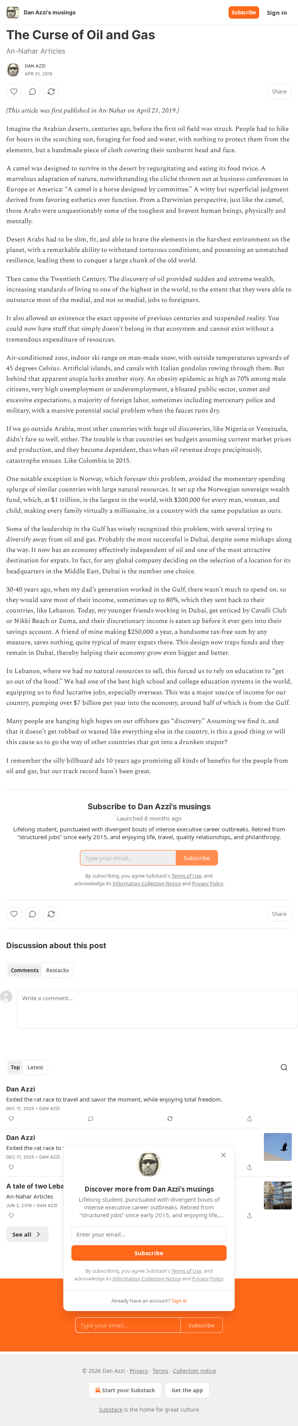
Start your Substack (128, 1390)
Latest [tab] (35, 1067)
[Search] (284, 1067)
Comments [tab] (24, 970)
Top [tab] (15, 1067)
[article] (149, 1103)
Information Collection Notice (147, 1278)
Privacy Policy (207, 1278)
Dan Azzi (35, 66)
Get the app (187, 1390)
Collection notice (194, 1370)
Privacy (139, 1370)
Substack (110, 1409)
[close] (223, 1155)
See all (21, 1234)
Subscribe (244, 12)
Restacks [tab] (57, 970)
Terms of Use (186, 1270)
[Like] (14, 91)
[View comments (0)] (32, 91)
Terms (160, 1370)
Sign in (277, 12)
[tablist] (39, 970)
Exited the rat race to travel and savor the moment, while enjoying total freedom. (114, 1099)
